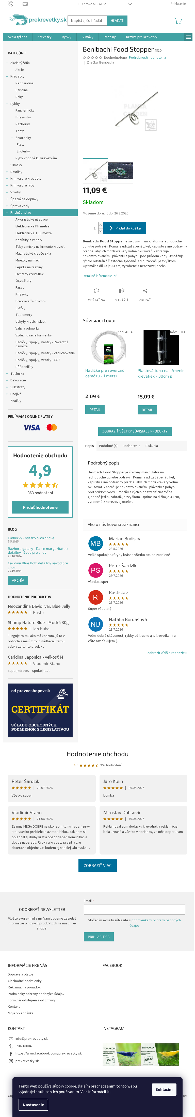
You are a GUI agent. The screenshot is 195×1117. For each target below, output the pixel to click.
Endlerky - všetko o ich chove (31, 538)
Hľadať (117, 20)
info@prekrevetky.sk (31, 1038)
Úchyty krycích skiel (30, 321)
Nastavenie (33, 1105)
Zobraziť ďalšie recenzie (166, 653)
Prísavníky (23, 117)
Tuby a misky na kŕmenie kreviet (39, 246)
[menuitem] (17, 37)
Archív (18, 580)
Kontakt (14, 1006)
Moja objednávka (21, 1013)
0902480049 (24, 1046)
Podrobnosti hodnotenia (147, 57)
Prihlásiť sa (99, 937)
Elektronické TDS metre (33, 233)
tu (108, 1092)
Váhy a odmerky (27, 328)
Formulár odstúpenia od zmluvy (32, 1000)
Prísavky (21, 294)
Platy (20, 144)
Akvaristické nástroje (31, 219)
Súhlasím (164, 1089)
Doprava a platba (92, 4)
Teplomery (23, 314)
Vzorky (15, 192)
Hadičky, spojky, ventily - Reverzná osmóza (41, 344)
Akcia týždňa (20, 63)
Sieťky (20, 308)
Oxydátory (23, 280)
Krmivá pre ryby (22, 185)
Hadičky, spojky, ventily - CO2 (37, 360)
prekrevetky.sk (27, 1061)
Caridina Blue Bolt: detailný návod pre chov (38, 565)
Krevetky (17, 76)
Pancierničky (25, 110)
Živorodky (23, 138)
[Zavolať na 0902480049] (15, 4)
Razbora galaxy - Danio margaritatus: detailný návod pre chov (38, 550)
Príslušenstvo (20, 212)
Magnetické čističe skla (33, 253)
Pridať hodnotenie (40, 507)
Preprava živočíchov (30, 301)
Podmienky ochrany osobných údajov (36, 994)
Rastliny (16, 172)
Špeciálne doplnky (24, 199)
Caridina (21, 90)
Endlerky (23, 151)
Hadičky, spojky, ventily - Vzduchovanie (45, 353)
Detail (95, 409)
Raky (19, 97)
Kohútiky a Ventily (28, 240)
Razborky (22, 124)
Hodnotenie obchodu (98, 753)
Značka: (100, 62)
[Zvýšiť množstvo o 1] (100, 225)
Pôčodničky (24, 366)
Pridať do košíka (128, 228)
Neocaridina (24, 83)
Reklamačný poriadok (24, 987)
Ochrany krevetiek (29, 274)
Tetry (19, 131)
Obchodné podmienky (25, 981)
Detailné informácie (97, 275)
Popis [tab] (89, 445)
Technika (17, 373)
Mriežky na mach (28, 260)
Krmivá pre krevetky (25, 178)
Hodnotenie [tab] (131, 445)
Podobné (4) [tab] (108, 445)
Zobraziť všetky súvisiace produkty (135, 431)
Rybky (15, 103)
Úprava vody (19, 206)
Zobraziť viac (97, 865)
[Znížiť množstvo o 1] (100, 231)
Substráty (17, 387)
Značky (15, 401)
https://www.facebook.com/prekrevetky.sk (48, 1053)
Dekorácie (18, 380)
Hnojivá (15, 394)
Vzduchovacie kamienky (33, 335)
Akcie (19, 69)
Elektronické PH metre (32, 226)
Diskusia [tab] (151, 445)
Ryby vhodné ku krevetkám (36, 158)
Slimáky (16, 165)
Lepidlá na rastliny (29, 267)
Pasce (20, 287)
